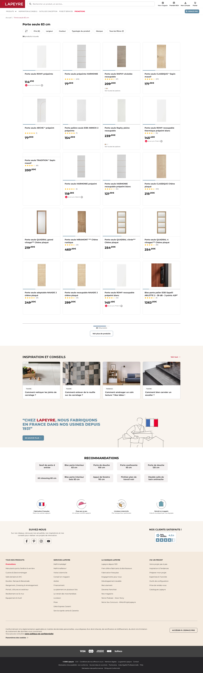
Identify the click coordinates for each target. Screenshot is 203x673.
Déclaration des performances (92, 668)
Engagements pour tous (112, 577)
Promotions (11, 564)
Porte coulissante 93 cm (128, 466)
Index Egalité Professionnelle (128, 665)
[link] (80, 11)
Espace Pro (193, 11)
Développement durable (111, 581)
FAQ (141, 665)
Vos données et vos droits (98, 665)
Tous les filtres (115, 31)
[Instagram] (41, 541)
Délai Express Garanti (62, 606)
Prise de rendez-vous (157, 585)
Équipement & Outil (14, 598)
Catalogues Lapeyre (157, 589)
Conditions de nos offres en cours (91, 662)
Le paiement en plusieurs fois (66, 589)
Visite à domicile (60, 573)
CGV (76, 662)
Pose (56, 602)
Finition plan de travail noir (129, 478)
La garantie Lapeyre (125, 662)
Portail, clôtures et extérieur (17, 589)
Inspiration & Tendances (159, 568)
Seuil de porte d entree (47, 466)
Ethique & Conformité (112, 668)
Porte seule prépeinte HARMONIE (81, 74)
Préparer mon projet (157, 573)
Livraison (57, 598)
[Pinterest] (34, 541)
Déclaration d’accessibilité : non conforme (73, 665)
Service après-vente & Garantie (66, 611)
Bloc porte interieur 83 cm (74, 466)
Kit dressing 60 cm (47, 478)
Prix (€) (37, 31)
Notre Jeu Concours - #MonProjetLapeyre (119, 602)
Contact (136, 662)
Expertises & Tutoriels (158, 577)
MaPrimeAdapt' (60, 564)
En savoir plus (32, 438)
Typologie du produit (81, 31)
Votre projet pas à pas (158, 564)
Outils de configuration (158, 581)
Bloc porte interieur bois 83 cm (74, 478)
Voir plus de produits (101, 334)
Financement (59, 585)
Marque (99, 31)
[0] (195, 3)
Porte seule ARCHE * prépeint (39, 128)
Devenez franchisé (109, 589)
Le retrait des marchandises (65, 594)
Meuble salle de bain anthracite (156, 478)
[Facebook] (26, 541)
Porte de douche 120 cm (156, 466)
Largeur (49, 31)
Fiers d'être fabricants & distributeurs (117, 568)
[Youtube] (48, 541)
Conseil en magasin (62, 577)
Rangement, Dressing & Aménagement (22, 585)
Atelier (56, 581)
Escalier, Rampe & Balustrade (17, 581)
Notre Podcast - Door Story (113, 598)
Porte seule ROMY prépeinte (39, 74)
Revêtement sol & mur (15, 594)
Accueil (9, 18)
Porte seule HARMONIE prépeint (81, 184)
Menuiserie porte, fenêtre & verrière (20, 568)
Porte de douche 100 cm (101, 466)
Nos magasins (107, 594)
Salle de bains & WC (14, 577)
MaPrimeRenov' (60, 568)
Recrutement (107, 585)
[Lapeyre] (12, 4)
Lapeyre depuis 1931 (109, 564)
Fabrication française (110, 573)
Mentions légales (111, 662)
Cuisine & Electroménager (16, 573)
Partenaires (113, 665)
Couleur (62, 31)
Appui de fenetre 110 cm (101, 478)
